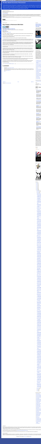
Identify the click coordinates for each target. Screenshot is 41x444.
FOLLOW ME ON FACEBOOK (5, 13)
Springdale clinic (9, 70)
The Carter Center (38, 78)
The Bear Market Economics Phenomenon (14, 2)
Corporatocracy (38, 402)
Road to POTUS (38, 415)
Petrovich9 (25, 436)
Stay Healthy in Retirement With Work (9, 28)
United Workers (38, 423)
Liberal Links (37, 72)
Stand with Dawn (39, 383)
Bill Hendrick (5, 30)
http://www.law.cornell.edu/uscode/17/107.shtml (10, 16)
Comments (37, 149)
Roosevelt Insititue (38, 77)
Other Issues (37, 411)
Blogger (30, 436)
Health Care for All (39, 244)
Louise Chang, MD (8, 32)
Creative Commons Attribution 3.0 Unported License (12, 20)
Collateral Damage (38, 401)
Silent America (37, 417)
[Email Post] (15, 63)
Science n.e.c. (37, 416)
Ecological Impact (38, 404)
